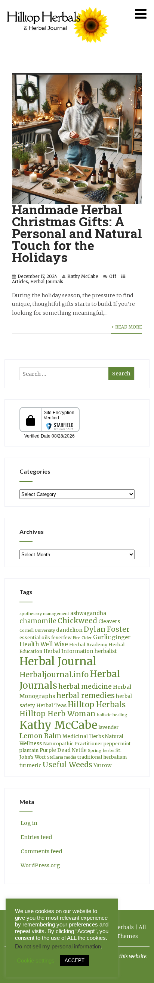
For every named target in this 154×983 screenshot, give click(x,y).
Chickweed (77, 621)
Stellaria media (61, 757)
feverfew (61, 637)
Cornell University (37, 630)
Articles (20, 281)
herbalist (106, 651)
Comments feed (41, 851)
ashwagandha (88, 613)
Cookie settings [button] (36, 961)
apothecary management (44, 613)
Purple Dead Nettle (63, 750)
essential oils (34, 637)
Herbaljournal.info (54, 674)
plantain (28, 750)
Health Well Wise (43, 644)
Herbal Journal (57, 661)
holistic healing (112, 715)
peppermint (117, 743)
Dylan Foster (107, 629)
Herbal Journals (46, 281)
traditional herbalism (102, 757)
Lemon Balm (40, 736)
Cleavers (109, 621)
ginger (121, 637)
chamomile (37, 621)
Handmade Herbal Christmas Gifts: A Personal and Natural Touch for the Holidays (77, 233)
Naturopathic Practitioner (72, 743)
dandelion (69, 630)
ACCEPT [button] (74, 960)
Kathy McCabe (82, 276)
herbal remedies (85, 695)
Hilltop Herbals (97, 704)
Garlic (102, 637)
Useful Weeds (67, 764)
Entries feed (36, 837)
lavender (108, 727)
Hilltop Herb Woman (57, 713)
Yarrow (102, 765)
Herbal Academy (88, 644)
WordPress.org (40, 865)
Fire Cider (82, 637)
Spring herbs (101, 750)
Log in (29, 823)
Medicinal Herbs (83, 736)
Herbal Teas (51, 705)
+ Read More (126, 327)
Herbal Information (68, 651)
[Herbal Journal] (59, 47)
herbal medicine (85, 686)
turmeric (30, 765)
